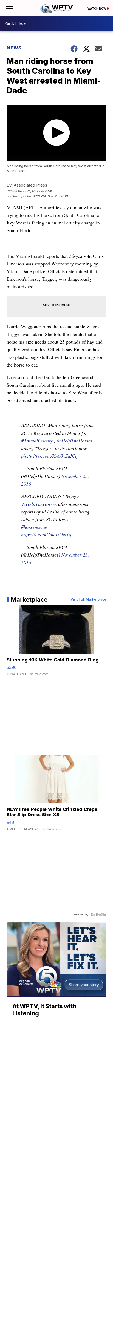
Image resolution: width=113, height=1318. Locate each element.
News (14, 48)
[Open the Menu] (9, 8)
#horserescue (34, 527)
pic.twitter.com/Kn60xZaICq (49, 456)
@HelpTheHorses (74, 440)
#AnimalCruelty (37, 440)
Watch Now (97, 8)
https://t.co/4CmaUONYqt (47, 534)
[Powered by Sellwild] (98, 915)
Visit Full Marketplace (88, 599)
